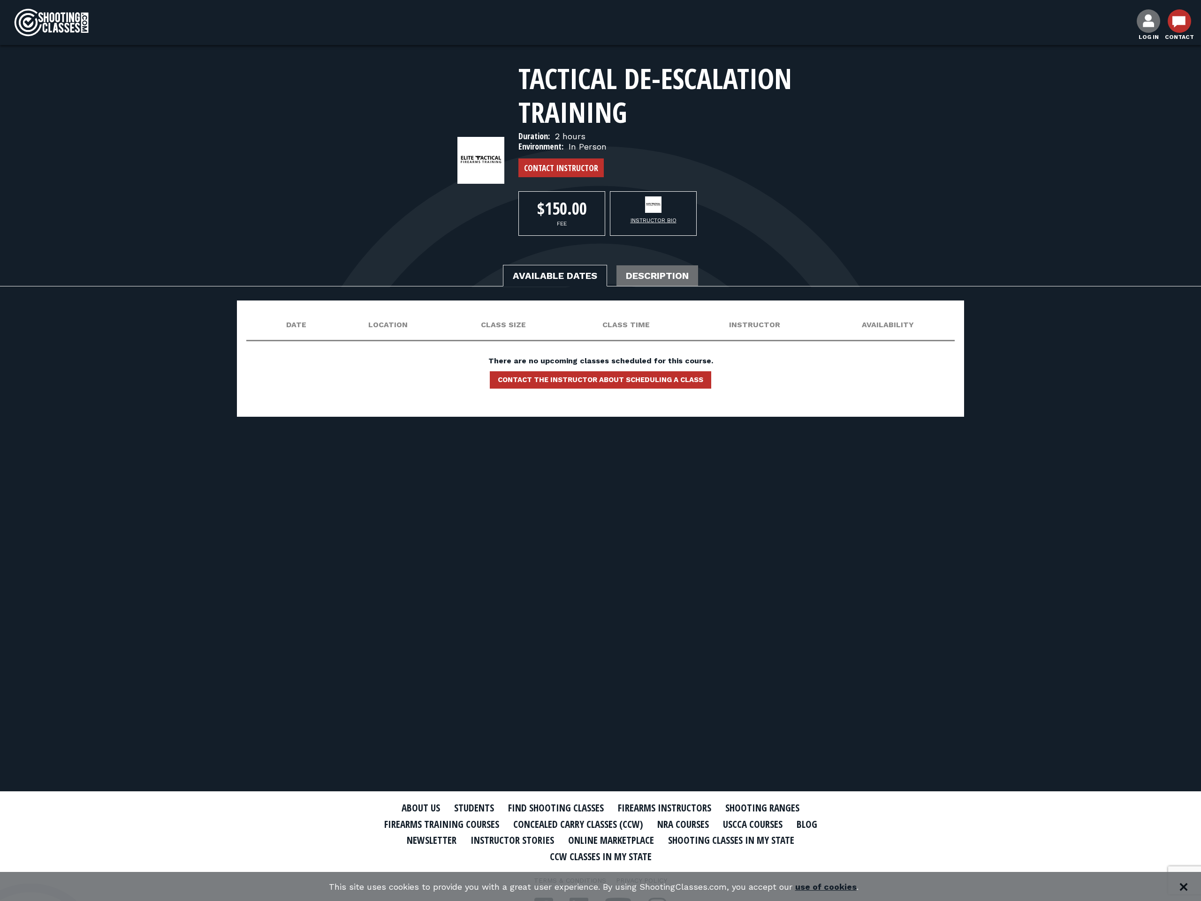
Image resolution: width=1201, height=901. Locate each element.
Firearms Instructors (664, 807)
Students (474, 807)
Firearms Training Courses (441, 824)
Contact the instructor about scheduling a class (600, 379)
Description (657, 275)
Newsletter (431, 840)
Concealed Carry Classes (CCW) (578, 824)
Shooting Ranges (762, 807)
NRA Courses (683, 824)
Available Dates (555, 275)
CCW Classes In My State (601, 856)
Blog (807, 824)
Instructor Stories (512, 840)
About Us (421, 807)
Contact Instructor (561, 167)
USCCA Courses (753, 824)
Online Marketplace (611, 840)
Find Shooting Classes (556, 807)
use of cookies (826, 887)
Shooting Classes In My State (731, 840)
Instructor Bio (654, 220)
